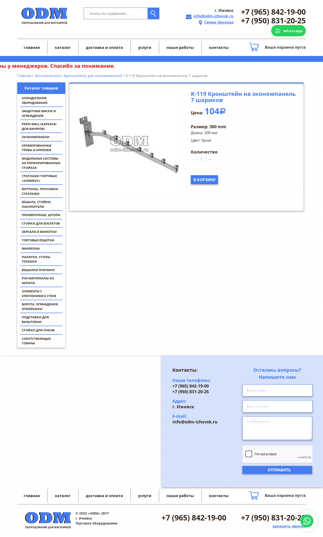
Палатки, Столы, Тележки (36, 259)
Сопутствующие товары (36, 341)
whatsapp (293, 31)
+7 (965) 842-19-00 (273, 12)
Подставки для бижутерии (35, 319)
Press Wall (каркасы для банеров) (39, 126)
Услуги (144, 47)
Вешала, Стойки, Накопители (37, 204)
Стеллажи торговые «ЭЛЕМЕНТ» (39, 178)
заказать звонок (289, 526)
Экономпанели (35, 137)
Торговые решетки (38, 240)
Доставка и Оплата (104, 47)
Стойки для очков (38, 330)
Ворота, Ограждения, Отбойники (40, 306)
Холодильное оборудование (35, 100)
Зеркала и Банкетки (39, 232)
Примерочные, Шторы (41, 215)
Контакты (219, 47)
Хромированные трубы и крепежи (36, 147)
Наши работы (180, 47)
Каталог (63, 47)
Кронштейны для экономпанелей (93, 75)
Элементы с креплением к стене (39, 293)
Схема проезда (219, 22)
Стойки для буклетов (41, 223)
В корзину (204, 179)
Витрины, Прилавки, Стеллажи (40, 191)
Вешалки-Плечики (38, 270)
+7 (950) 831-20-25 (273, 20)
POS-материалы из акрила (38, 280)
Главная (32, 47)
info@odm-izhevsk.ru (213, 16)
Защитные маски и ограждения (39, 113)
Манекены (31, 248)
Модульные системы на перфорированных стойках (41, 163)
